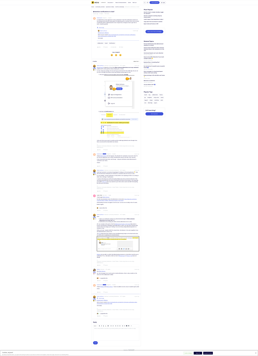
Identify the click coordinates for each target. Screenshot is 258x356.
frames (161, 94)
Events (129, 2)
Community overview (100, 6)
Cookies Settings (188, 353)
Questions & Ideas (110, 6)
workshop (156, 100)
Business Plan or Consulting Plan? (152, 62)
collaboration (100, 43)
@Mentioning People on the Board (122, 224)
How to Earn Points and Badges (154, 31)
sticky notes (156, 97)
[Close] (255, 353)
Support (146, 100)
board (106, 43)
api (145, 97)
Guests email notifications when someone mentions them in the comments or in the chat (154, 49)
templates (149, 97)
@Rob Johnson (103, 155)
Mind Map (150, 102)
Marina (98, 269)
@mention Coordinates (149, 80)
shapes (151, 100)
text (145, 102)
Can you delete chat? (149, 84)
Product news (147, 78)
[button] (155, 2)
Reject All (198, 353)
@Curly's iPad (129, 255)
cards (162, 100)
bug (149, 94)
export (155, 102)
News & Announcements (120, 2)
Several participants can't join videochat (153, 53)
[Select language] (147, 2)
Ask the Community (119, 6)
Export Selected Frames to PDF (151, 23)
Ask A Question (154, 113)
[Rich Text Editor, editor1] (116, 334)
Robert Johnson (103, 30)
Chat (100, 233)
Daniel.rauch (99, 17)
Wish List (135, 2)
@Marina (107, 32)
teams (162, 97)
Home (92, 6)
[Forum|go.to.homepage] (98, 2)
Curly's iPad (99, 195)
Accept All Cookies (208, 353)
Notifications (112, 43)
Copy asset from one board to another (153, 21)
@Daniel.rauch (101, 32)
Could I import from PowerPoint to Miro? (153, 19)
